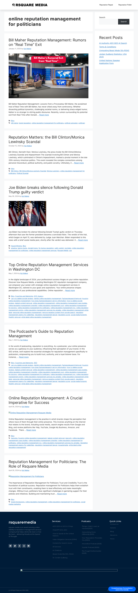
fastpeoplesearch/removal (71, 298)
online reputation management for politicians (48, 123)
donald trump (33, 248)
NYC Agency (38, 296)
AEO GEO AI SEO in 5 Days (63, 526)
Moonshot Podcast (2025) (91, 544)
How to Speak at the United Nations (63, 535)
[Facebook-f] (19, 546)
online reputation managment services (43, 250)
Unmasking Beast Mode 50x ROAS (114, 50)
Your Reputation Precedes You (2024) (92, 539)
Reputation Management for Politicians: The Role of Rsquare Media (47, 463)
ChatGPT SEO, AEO (60, 530)
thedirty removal (14, 317)
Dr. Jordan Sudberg (60, 558)
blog (12, 168)
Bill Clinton (15, 171)
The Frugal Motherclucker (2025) (91, 552)
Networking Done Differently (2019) (89, 533)
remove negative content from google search (58, 312)
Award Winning (16, 246)
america (14, 248)
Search (102, 17)
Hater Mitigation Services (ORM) (65, 539)
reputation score (64, 315)
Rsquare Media (62, 250)
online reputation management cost (51, 305)
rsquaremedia (63, 445)
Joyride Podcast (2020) (90, 547)
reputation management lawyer (46, 315)
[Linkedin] (10, 546)
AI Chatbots (57, 550)
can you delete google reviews (22, 298)
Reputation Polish (125, 5)
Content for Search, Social (62, 543)
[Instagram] (24, 546)
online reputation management (44, 303)
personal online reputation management (27, 312)
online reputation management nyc (63, 308)
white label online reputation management (36, 317)
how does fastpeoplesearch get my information (48, 301)
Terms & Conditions (107, 47)
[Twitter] (15, 546)
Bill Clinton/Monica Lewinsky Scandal (32, 171)
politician (81, 123)
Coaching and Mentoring (24, 296)
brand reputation (25, 123)
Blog (12, 121)
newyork (68, 438)
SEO (35, 363)
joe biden (68, 248)
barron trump (22, 248)
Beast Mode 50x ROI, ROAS (63, 554)
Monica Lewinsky (53, 171)
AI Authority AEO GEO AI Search (113, 43)
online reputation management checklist (23, 305)
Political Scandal (22, 173)
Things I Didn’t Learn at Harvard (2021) (90, 527)
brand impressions (18, 502)
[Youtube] (28, 546)
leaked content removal (23, 303)
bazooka (14, 438)
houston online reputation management (32, 438)
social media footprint (79, 315)
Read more (44, 115)
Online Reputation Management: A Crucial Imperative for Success (45, 400)
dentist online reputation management (47, 298)
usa (70, 250)
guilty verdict (59, 248)
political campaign (71, 123)
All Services (57, 547)
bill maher (14, 123)
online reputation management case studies (71, 303)
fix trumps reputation (46, 248)
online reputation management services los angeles (42, 310)
